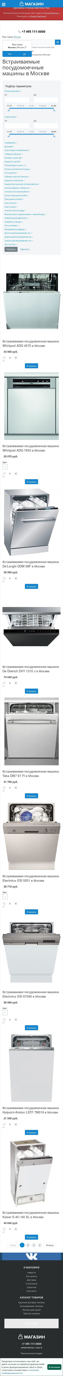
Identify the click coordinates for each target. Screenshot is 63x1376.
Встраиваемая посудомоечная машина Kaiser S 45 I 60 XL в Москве (30, 1214)
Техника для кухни (31, 1309)
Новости (31, 1272)
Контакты (31, 1291)
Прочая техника (31, 1313)
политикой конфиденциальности (20, 1371)
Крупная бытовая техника (31, 1302)
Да (24, 53)
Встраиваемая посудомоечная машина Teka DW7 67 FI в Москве (30, 773)
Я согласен (54, 1367)
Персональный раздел (31, 1353)
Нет (10, 53)
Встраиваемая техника (31, 1306)
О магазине (31, 1283)
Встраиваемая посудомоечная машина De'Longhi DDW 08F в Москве (30, 563)
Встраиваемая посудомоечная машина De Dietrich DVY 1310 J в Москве (30, 668)
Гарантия (31, 1287)
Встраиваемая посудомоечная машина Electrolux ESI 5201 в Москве (30, 878)
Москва (17, 36)
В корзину (31, 365)
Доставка (31, 1280)
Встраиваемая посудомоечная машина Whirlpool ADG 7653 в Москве (30, 448)
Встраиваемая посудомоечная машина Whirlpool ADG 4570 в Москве (30, 343)
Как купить (31, 1276)
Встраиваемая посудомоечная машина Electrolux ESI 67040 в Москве (30, 994)
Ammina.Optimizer (51, 13)
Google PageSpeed (38, 16)
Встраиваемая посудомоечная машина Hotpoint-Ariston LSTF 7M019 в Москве (30, 1109)
